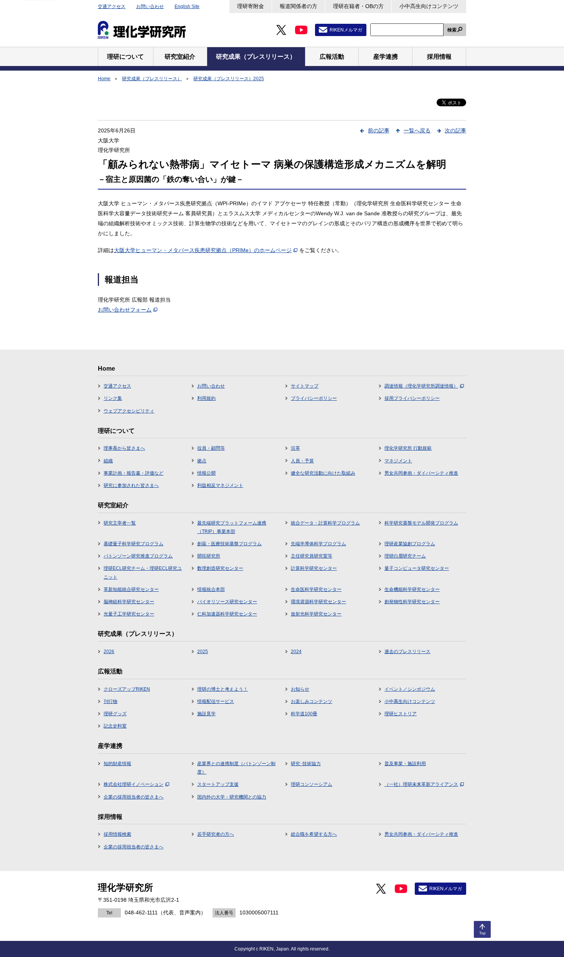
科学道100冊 (304, 713)
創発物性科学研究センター (412, 601)
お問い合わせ (150, 6)
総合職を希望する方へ (314, 834)
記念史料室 (115, 726)
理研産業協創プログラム (409, 543)
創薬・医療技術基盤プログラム (229, 543)
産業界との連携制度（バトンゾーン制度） (236, 768)
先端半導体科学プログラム (318, 543)
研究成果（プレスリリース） (152, 78)
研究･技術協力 (306, 763)
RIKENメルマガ (346, 30)
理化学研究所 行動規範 (408, 448)
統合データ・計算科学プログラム (325, 523)
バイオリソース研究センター (227, 601)
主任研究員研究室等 (311, 556)
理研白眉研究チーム (405, 556)
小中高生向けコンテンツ (428, 6)
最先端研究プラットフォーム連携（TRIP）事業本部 (231, 527)
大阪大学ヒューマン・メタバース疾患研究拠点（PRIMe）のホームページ (203, 250)
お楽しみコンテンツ (311, 701)
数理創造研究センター (220, 568)
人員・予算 (302, 461)
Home (104, 78)
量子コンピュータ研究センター (416, 568)
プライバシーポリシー (314, 398)
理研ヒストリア (400, 713)
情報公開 (206, 473)
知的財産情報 (117, 763)
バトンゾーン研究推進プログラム (138, 556)
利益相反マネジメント (220, 485)
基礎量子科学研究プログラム (133, 543)
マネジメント (398, 461)
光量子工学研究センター (129, 614)
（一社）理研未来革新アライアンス (421, 784)
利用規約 (206, 398)
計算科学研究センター (314, 568)
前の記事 (378, 130)
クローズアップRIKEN (127, 689)
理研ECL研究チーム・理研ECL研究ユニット (143, 572)
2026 (109, 651)
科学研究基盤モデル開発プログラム (421, 523)
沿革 (295, 448)
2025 (202, 651)
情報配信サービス (215, 701)
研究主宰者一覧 (120, 523)
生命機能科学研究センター (412, 589)
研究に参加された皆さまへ (131, 485)
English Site (187, 6)
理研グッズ (115, 713)
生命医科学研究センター (316, 589)
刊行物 (110, 701)
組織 (108, 461)
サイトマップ (304, 386)
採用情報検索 (117, 834)
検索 (452, 30)
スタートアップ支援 (218, 784)
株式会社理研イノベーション (133, 784)
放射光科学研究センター (316, 614)
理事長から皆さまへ (124, 448)
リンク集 (113, 398)
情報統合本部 (211, 589)
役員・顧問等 (211, 448)
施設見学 (206, 713)
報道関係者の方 (298, 6)
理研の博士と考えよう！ (222, 689)
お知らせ (300, 689)
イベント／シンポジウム (409, 689)
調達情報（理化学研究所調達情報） (421, 386)
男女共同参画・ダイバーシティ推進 (421, 473)
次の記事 (455, 130)
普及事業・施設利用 (405, 763)
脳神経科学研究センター (129, 601)
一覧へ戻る (417, 130)
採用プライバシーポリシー (412, 398)
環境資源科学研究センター (318, 601)
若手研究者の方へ (215, 834)
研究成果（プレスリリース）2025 (228, 78)
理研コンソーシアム (311, 784)
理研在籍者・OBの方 (358, 6)
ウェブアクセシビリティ (129, 411)
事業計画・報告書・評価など (133, 473)
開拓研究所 (208, 556)
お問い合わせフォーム (125, 310)
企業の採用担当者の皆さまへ (133, 797)
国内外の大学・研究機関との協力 (231, 797)
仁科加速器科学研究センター (227, 614)
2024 (296, 651)
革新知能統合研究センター (131, 589)
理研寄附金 (250, 6)
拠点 (201, 461)
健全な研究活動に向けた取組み (323, 473)
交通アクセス (111, 6)
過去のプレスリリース (407, 651)
